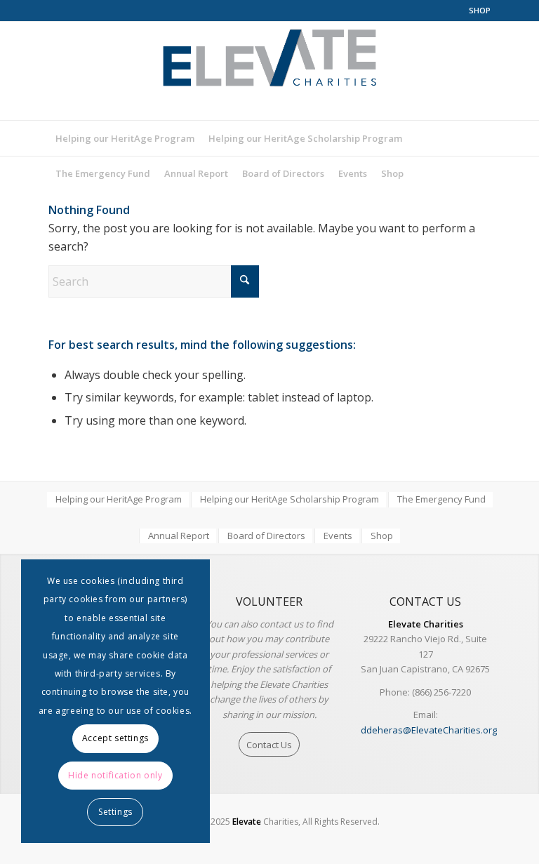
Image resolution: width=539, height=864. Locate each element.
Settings (115, 812)
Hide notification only (115, 775)
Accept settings (115, 738)
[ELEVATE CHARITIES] (269, 71)
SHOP (480, 10)
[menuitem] (476, 10)
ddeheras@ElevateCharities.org (429, 730)
